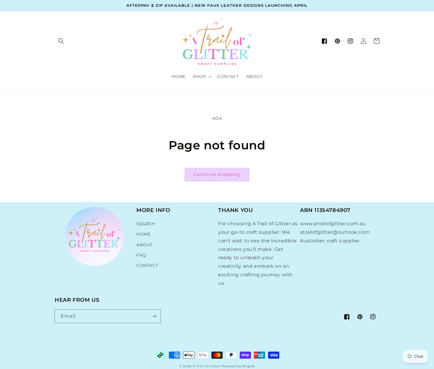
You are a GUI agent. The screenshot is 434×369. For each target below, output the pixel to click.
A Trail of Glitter (206, 366)
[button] (61, 41)
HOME (143, 234)
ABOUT (144, 244)
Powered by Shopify (238, 366)
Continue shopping (217, 174)
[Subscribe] (154, 316)
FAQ (141, 255)
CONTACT (147, 265)
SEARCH (145, 223)
